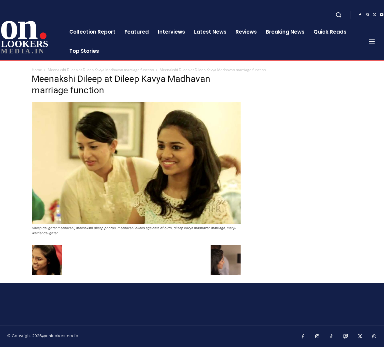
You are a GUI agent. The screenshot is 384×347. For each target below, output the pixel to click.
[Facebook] (360, 15)
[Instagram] (367, 15)
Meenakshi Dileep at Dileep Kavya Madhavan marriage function (101, 69)
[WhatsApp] (374, 337)
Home (37, 69)
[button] (338, 14)
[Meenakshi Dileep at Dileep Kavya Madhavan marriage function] (136, 222)
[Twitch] (346, 337)
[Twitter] (374, 15)
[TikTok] (331, 337)
